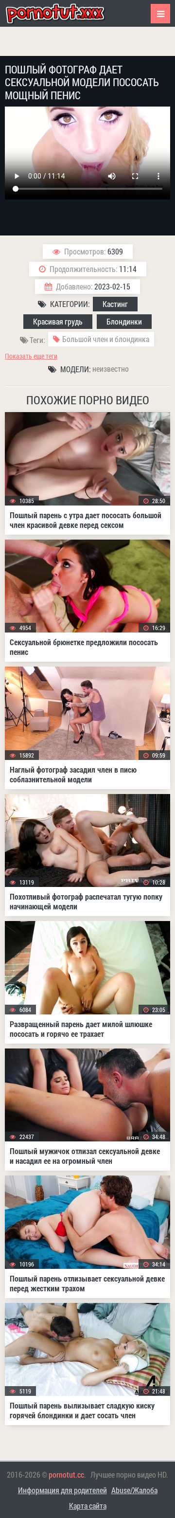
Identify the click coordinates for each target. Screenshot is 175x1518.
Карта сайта (87, 1505)
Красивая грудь (58, 321)
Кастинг (115, 304)
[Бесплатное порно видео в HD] (63, 13)
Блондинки (124, 321)
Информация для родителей (62, 1490)
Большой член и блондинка (105, 339)
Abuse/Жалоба (134, 1490)
